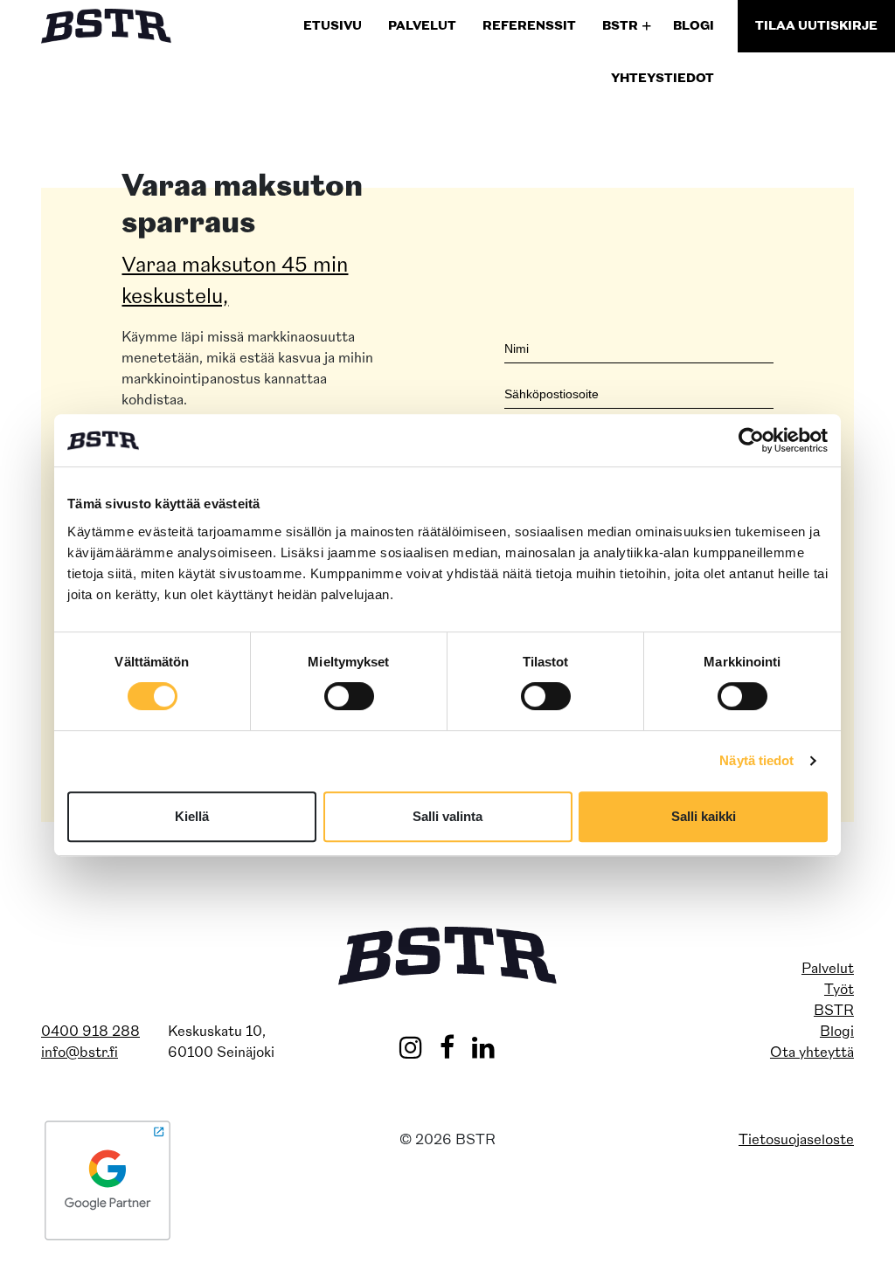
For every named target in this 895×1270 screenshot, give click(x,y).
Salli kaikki (703, 816)
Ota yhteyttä (812, 1053)
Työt (839, 990)
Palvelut (827, 970)
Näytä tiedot (756, 760)
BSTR (834, 1011)
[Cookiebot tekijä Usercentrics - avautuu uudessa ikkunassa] (751, 440)
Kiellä (192, 816)
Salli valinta (447, 816)
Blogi (837, 1032)
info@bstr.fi (79, 1053)
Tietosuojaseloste (796, 1141)
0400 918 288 (90, 1032)
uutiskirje (816, 26)
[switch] (349, 696)
